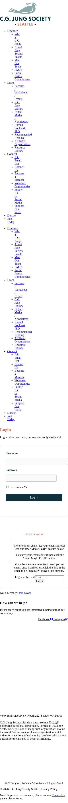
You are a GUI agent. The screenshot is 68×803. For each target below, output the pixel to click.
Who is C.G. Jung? (18, 39)
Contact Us (58, 795)
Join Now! (25, 592)
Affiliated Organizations (22, 142)
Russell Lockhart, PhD (20, 128)
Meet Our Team (18, 63)
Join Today (11, 220)
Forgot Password (34, 534)
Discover (12, 30)
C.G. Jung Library (19, 105)
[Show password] (60, 478)
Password (12, 470)
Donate (11, 215)
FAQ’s (18, 69)
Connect (12, 153)
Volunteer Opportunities (22, 185)
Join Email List (18, 160)
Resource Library (20, 149)
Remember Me (19, 487)
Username (12, 453)
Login (65, 1)
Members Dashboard (44, 1)
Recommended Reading (23, 136)
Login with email (25, 577)
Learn (10, 82)
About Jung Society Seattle (19, 52)
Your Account (20, 1)
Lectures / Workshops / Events (21, 92)
